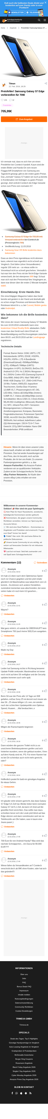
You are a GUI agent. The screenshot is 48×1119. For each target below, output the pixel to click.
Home (3, 28)
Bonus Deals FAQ (24, 987)
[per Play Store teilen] (26, 1093)
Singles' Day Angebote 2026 (24, 1071)
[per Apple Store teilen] (21, 1093)
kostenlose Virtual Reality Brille (15, 328)
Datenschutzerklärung (24, 1003)
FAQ (24, 982)
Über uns (24, 974)
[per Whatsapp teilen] (16, 1093)
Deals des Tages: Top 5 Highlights (24, 1039)
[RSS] (30, 1093)
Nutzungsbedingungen (24, 999)
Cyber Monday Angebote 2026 (24, 1075)
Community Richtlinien (24, 1007)
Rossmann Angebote (24, 1063)
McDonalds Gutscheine (24, 1055)
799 (21, 243)
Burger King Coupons (24, 1059)
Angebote (13, 28)
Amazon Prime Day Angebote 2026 (24, 1079)
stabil (3, 286)
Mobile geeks (40, 305)
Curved (30, 305)
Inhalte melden (24, 995)
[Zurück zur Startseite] (12, 20)
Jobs (24, 978)
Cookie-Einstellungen (24, 1011)
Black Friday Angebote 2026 (24, 1067)
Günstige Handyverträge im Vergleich (24, 1043)
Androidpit (10, 308)
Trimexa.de (24, 1025)
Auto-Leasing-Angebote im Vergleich (24, 1047)
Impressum (24, 991)
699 (31, 276)
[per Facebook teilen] (12, 1093)
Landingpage (39, 337)
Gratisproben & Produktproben (24, 1051)
